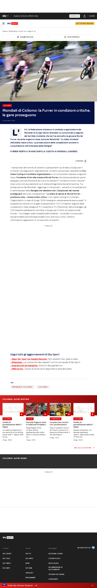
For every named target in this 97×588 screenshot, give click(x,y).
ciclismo (43, 387)
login (91, 16)
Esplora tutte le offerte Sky (26, 16)
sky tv (28, 554)
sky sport (7, 554)
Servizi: (28, 548)
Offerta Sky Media (56, 574)
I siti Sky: (6, 548)
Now (28, 563)
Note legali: (52, 548)
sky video (7, 563)
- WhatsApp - (16, 362)
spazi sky (29, 573)
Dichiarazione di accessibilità (55, 568)
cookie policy (54, 558)
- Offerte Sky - (17, 369)
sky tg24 (6, 558)
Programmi (30, 578)
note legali (53, 563)
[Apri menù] (4, 23)
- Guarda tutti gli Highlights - (24, 365)
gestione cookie (55, 554)
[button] (45, 585)
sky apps (29, 558)
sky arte (6, 568)
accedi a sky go (84, 548)
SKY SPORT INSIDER (84, 23)
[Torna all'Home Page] (12, 23)
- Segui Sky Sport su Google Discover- (29, 359)
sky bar (29, 568)
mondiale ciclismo (22, 387)
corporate (53, 579)
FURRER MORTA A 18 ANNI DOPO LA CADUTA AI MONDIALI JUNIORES (43, 151)
